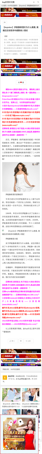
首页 (4, 5)
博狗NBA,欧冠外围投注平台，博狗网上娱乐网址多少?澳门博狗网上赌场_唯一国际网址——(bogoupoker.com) (21, 93)
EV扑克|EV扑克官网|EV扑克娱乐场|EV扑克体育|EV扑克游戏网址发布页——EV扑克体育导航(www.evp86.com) (21, 122)
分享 (29, 341)
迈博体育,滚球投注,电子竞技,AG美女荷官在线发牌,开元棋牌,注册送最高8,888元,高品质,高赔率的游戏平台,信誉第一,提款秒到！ (21, 132)
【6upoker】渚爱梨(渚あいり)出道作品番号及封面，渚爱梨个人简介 (31, 406)
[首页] (39, 439)
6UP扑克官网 (12, 5)
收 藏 (21, 82)
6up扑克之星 (22, 379)
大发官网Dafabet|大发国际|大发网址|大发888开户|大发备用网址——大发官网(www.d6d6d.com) (21, 301)
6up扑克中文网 (8, 2)
